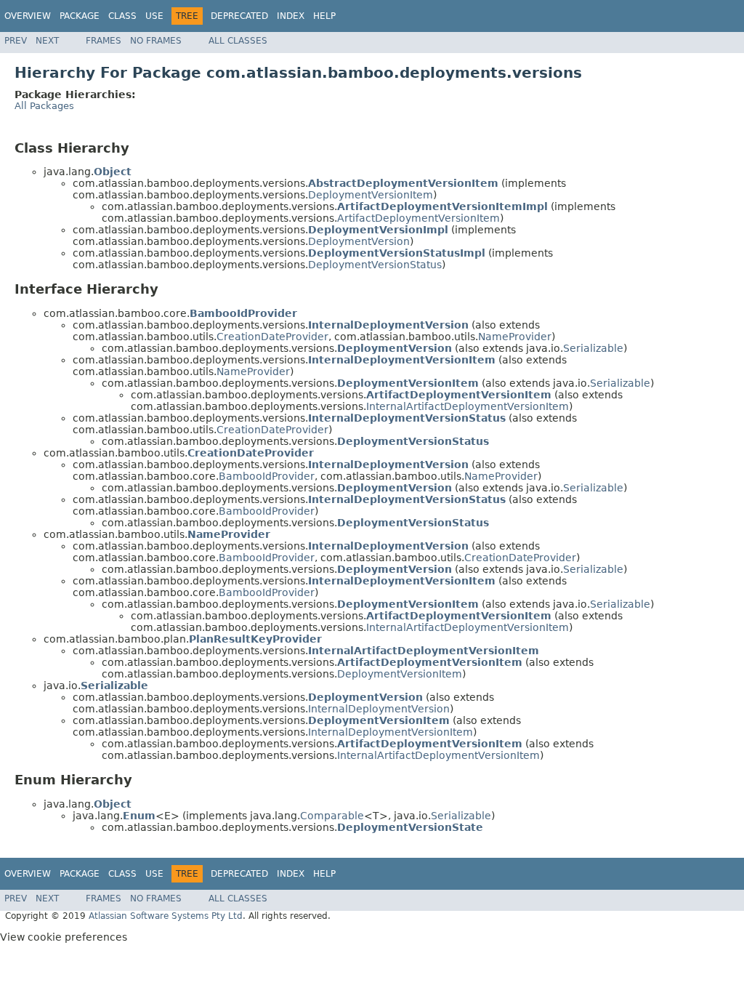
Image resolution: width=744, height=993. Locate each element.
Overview (27, 16)
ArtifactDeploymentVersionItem (418, 218)
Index (290, 16)
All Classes (238, 41)
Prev (15, 41)
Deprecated (239, 16)
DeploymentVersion (359, 241)
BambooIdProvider (267, 476)
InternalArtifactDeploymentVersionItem (467, 406)
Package (80, 16)
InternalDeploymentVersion (379, 709)
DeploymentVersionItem (370, 195)
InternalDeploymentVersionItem (390, 732)
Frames (103, 41)
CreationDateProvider (272, 336)
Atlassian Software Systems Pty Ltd (166, 916)
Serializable (593, 348)
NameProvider (514, 336)
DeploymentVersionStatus (375, 264)
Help (324, 16)
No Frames (156, 41)
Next (47, 41)
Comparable (332, 815)
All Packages (44, 105)
